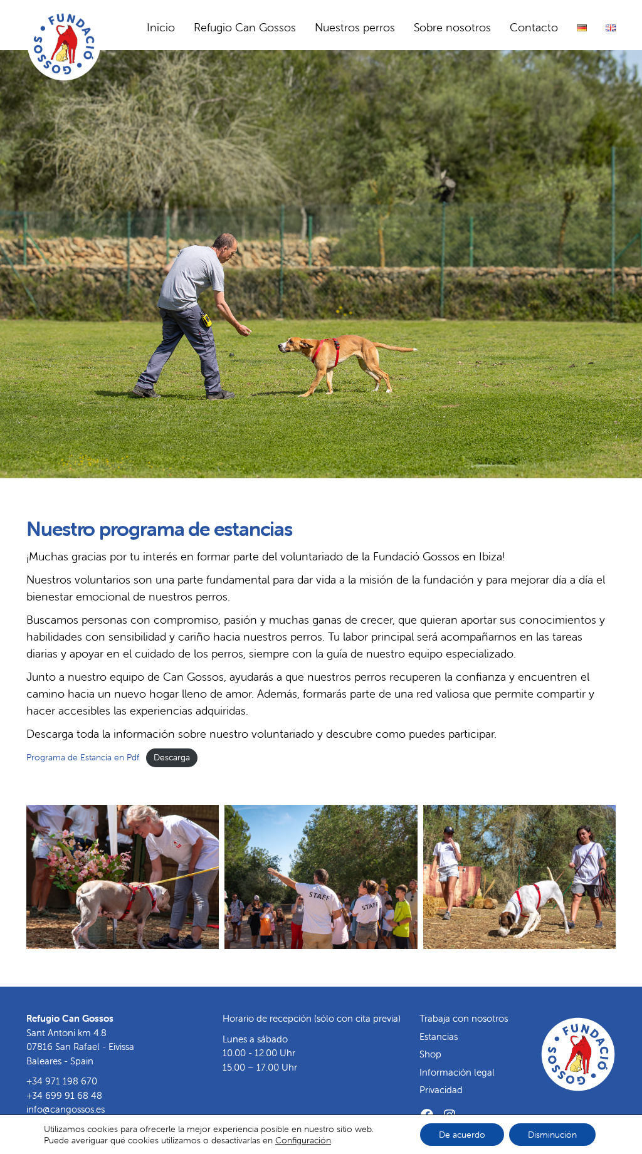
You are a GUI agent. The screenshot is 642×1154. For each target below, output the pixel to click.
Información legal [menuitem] (457, 1072)
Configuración (303, 1140)
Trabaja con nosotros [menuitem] (463, 1018)
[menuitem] (582, 28)
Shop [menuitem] (430, 1054)
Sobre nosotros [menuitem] (452, 27)
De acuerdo (462, 1134)
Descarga (172, 757)
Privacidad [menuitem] (441, 1090)
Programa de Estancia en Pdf (82, 757)
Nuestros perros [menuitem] (355, 27)
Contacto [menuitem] (534, 27)
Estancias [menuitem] (438, 1036)
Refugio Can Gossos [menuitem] (245, 27)
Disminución (552, 1134)
